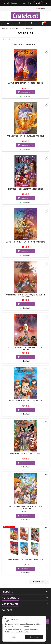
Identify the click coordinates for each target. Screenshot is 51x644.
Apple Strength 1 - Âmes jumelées (25, 83)
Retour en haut (39, 582)
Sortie (14, 637)
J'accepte (34, 637)
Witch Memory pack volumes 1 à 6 (25, 559)
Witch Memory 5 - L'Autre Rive (25, 454)
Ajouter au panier (25, 92)
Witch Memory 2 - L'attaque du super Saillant (25, 296)
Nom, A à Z (16, 39)
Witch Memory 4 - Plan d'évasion (25, 401)
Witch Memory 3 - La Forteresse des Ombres (25, 349)
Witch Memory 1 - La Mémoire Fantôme (25, 242)
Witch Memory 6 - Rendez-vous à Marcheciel (25, 508)
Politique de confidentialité (17, 632)
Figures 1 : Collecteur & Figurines (25, 189)
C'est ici (38, 3)
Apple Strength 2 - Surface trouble (25, 136)
